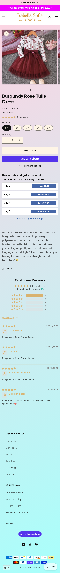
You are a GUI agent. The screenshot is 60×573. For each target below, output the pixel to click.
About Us (11, 441)
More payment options (30, 166)
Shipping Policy (14, 492)
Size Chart (11, 461)
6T (48, 127)
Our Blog (11, 467)
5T (38, 127)
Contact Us (12, 447)
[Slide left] (23, 90)
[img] (9, 326)
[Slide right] (36, 90)
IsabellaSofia (34, 567)
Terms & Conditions (17, 512)
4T (27, 127)
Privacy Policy (13, 499)
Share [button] (9, 268)
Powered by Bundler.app (30, 218)
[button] (3, 17)
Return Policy (13, 505)
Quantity (6, 134)
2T (6, 127)
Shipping (6, 112)
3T (17, 127)
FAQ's (9, 454)
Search (10, 474)
